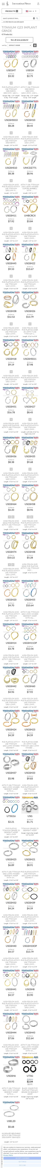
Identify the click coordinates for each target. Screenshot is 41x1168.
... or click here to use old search (13, 22)
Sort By (4, 45)
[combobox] (20, 18)
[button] (30, 11)
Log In (38, 4)
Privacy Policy (8, 1155)
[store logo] (9, 4)
